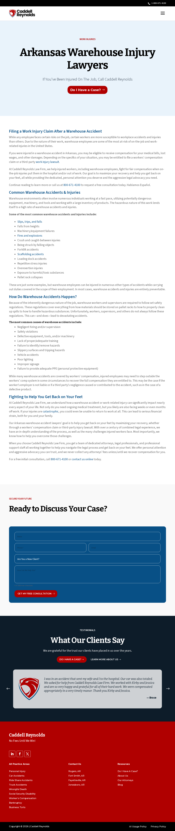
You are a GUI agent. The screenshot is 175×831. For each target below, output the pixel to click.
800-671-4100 (71, 185)
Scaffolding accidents (30, 254)
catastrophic (51, 411)
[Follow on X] (27, 754)
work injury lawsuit (47, 162)
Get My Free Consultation (35, 593)
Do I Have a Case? (85, 90)
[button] (8, 689)
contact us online (82, 459)
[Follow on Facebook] (20, 754)
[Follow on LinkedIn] (12, 754)
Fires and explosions (29, 236)
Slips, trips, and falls (29, 222)
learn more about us (104, 659)
